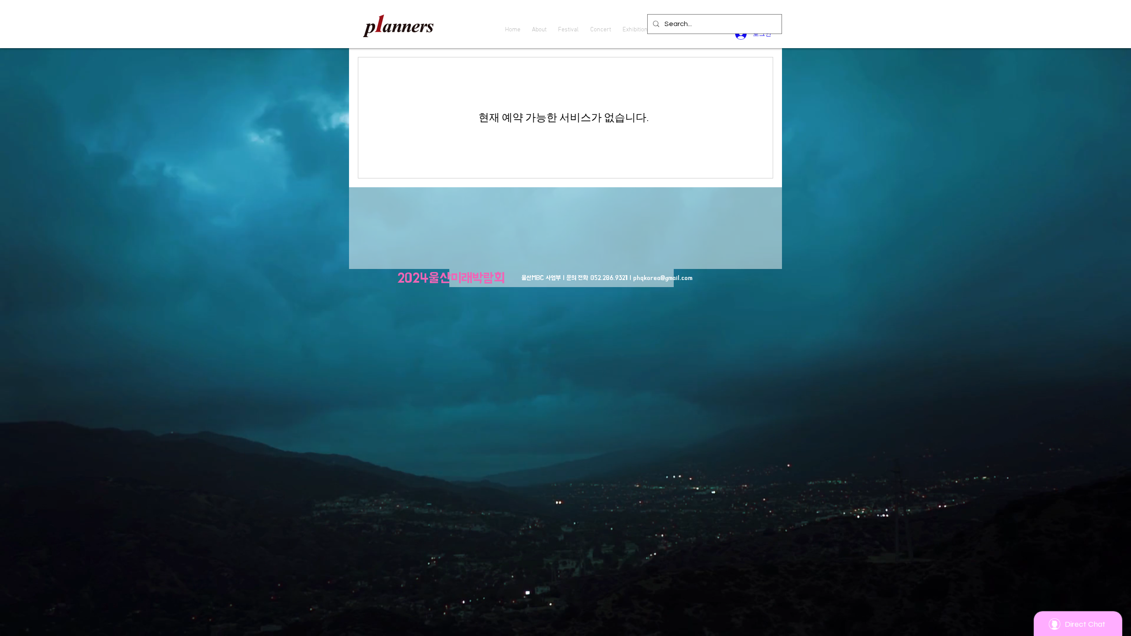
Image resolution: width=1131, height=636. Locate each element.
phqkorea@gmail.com (662, 277)
